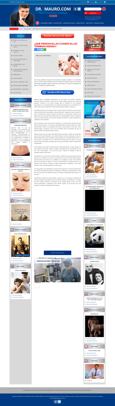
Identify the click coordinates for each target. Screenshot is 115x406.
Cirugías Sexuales (80, 23)
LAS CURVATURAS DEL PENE (94, 74)
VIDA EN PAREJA (17, 92)
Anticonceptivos (58, 23)
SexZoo (94, 220)
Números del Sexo (20, 105)
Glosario (101, 2)
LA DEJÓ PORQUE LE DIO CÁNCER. (19, 65)
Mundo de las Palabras (94, 310)
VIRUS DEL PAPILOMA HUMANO (94, 89)
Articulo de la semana (20, 121)
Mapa (92, 2)
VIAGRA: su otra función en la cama (20, 40)
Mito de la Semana (94, 146)
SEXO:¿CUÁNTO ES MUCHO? (94, 96)
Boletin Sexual (94, 294)
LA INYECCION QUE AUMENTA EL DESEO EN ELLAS (20, 70)
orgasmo (72, 107)
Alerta (94, 182)
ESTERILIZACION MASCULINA (94, 65)
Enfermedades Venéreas (47, 23)
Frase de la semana (20, 229)
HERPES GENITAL (91, 85)
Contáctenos (92, 13)
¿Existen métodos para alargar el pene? (20, 46)
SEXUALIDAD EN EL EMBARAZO (20, 85)
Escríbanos (83, 2)
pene (53, 101)
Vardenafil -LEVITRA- (18, 55)
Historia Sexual (94, 257)
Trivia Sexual (20, 165)
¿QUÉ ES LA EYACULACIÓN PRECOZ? (93, 70)
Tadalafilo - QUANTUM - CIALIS (20, 82)
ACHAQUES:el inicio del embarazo (18, 51)
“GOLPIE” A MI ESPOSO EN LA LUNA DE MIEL (20, 60)
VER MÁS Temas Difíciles (57, 253)
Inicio (20, 29)
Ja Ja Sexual (94, 346)
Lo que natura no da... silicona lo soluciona (20, 211)
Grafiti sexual (20, 201)
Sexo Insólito (20, 266)
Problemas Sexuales (99, 23)
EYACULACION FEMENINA (93, 81)
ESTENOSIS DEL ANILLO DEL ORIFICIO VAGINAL (93, 61)
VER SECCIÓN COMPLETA (17, 115)
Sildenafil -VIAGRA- (17, 78)
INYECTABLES (90, 92)
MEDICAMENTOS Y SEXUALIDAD (21, 89)
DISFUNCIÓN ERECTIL (92, 78)
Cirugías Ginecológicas (69, 23)
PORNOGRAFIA (16, 74)
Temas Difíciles (89, 23)
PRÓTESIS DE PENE (43, 261)
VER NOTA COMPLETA (17, 113)
